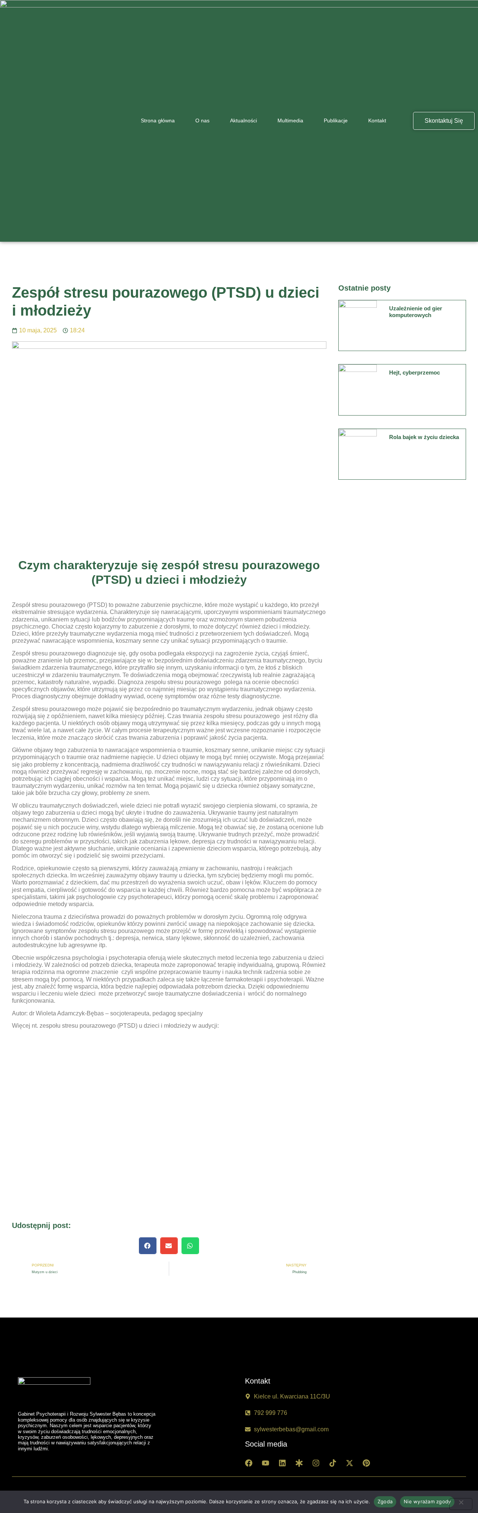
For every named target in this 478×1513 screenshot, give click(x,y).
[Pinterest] (366, 1463)
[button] (147, 1245)
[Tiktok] (332, 1463)
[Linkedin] (282, 1463)
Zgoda (385, 1501)
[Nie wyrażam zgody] (460, 1504)
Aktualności (243, 120)
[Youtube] (265, 1463)
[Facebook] (248, 1463)
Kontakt (377, 120)
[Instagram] (315, 1463)
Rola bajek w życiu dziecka (424, 437)
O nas (202, 120)
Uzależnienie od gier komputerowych (415, 311)
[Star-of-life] (299, 1463)
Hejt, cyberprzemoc (414, 372)
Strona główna (158, 120)
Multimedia (290, 120)
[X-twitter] (349, 1463)
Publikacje (336, 120)
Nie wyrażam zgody (427, 1501)
